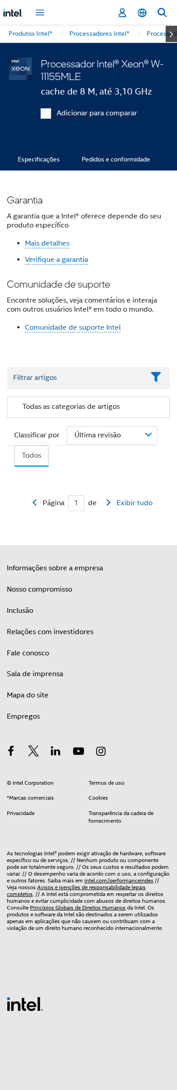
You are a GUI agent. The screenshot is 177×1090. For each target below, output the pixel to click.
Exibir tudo (134, 502)
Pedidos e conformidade (116, 159)
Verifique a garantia (56, 259)
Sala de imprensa (35, 673)
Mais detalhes (47, 243)
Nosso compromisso (39, 589)
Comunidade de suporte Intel (73, 327)
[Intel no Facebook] (11, 752)
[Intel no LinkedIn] (56, 752)
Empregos (23, 716)
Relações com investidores (50, 631)
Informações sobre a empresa (55, 568)
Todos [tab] (31, 455)
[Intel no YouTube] (78, 752)
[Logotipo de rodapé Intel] (25, 1003)
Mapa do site (28, 695)
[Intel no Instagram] (100, 752)
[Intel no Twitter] (33, 752)
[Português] (142, 12)
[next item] (171, 34)
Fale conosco (28, 653)
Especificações (39, 159)
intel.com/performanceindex (118, 880)
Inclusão (20, 610)
